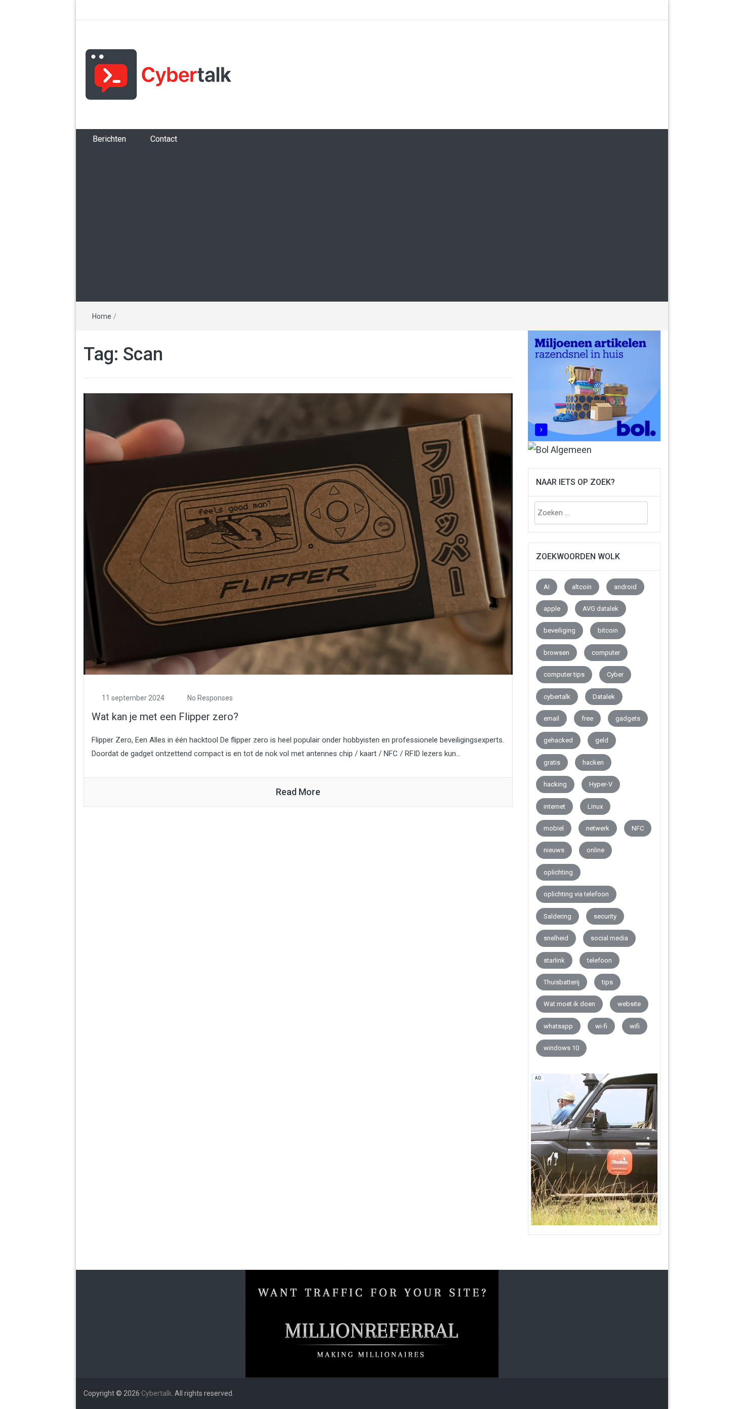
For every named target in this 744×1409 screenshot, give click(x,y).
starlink (554, 960)
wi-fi (601, 1026)
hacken (593, 762)
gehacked (558, 740)
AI (547, 587)
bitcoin (608, 630)
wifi (635, 1026)
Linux (595, 806)
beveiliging (559, 630)
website (629, 1004)
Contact (163, 139)
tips (607, 982)
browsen (556, 652)
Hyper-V (600, 784)
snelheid (556, 938)
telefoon (599, 960)
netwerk (597, 828)
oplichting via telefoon (576, 894)
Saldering (557, 916)
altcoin (582, 587)
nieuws (554, 850)
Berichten (109, 139)
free (587, 718)
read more (298, 791)
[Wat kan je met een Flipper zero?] (298, 533)
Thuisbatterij (562, 982)
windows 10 (561, 1048)
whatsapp (558, 1026)
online (595, 850)
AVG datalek (600, 608)
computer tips (564, 674)
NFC (638, 828)
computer (606, 652)
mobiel (554, 828)
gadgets (627, 718)
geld (601, 740)
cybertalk (557, 696)
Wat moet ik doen (569, 1004)
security (605, 916)
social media (609, 938)
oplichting (558, 872)
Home (101, 316)
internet (554, 806)
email (551, 718)
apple (552, 608)
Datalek (604, 696)
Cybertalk (156, 1393)
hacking (555, 784)
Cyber (615, 674)
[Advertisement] (372, 225)
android (625, 587)
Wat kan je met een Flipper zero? (165, 717)
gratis (552, 762)
